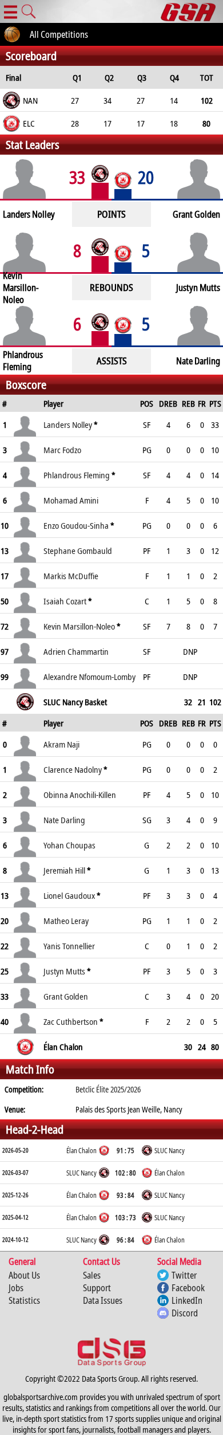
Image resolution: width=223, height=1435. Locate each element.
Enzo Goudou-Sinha (76, 525)
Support (97, 1287)
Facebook (188, 1287)
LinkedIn (187, 1300)
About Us (24, 1275)
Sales (92, 1275)
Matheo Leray (66, 920)
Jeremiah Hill (64, 870)
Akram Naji (61, 744)
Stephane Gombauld (77, 550)
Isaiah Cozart (64, 601)
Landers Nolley (67, 424)
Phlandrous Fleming (76, 475)
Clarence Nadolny (72, 769)
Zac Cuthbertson (70, 1021)
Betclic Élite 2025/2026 (108, 1089)
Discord (185, 1313)
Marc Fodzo (62, 449)
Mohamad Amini (70, 500)
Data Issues (102, 1300)
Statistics (24, 1300)
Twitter (184, 1275)
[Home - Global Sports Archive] (192, 11)
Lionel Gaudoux (69, 895)
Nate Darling (64, 819)
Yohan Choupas (69, 845)
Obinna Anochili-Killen (79, 794)
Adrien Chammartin (76, 651)
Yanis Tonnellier (69, 946)
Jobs (16, 1287)
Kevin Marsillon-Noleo (79, 626)
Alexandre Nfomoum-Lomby (89, 676)
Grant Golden (65, 996)
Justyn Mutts (64, 971)
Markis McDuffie (70, 575)
